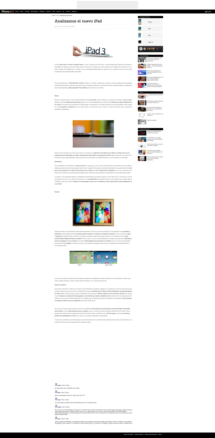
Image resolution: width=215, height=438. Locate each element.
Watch (21, 11)
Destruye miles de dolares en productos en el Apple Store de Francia (154, 109)
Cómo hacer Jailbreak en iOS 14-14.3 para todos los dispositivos (154, 59)
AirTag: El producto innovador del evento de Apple (155, 144)
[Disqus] (94, 357)
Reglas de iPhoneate (139, 434)
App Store (59, 11)
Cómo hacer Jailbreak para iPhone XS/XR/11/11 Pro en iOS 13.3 (154, 72)
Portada (53, 15)
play (141, 49)
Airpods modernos (152, 120)
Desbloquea (42, 11)
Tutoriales (27, 11)
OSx (63, 11)
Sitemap (160, 434)
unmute (157, 48)
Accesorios (48, 11)
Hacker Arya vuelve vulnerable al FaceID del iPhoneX (155, 101)
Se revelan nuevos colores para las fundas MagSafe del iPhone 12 (155, 152)
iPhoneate (7, 11)
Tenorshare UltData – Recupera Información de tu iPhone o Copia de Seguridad (154, 85)
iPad (57, 15)
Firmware (68, 11)
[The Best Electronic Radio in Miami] (149, 49)
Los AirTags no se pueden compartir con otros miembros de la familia (155, 139)
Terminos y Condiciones (128, 434)
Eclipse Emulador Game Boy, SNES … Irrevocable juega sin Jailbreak (155, 66)
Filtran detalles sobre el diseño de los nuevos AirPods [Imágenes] (155, 158)
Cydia (53, 11)
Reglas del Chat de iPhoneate (151, 434)
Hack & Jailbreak (34, 11)
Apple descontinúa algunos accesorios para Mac (154, 132)
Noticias (17, 11)
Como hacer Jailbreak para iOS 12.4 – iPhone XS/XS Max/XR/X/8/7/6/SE (155, 79)
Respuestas (74, 11)
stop (144, 49)
